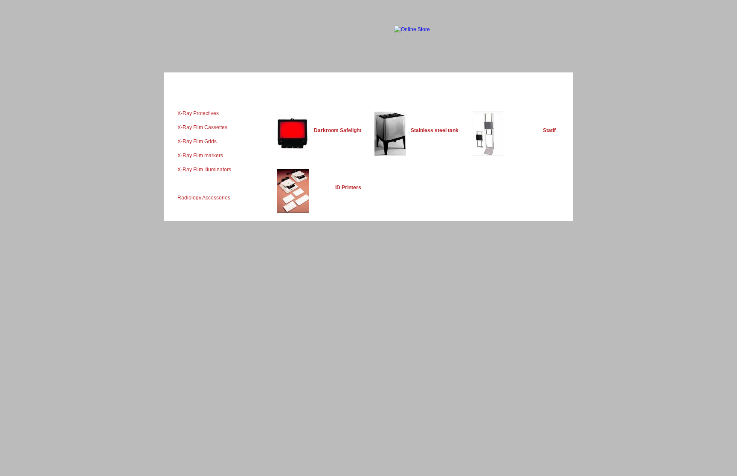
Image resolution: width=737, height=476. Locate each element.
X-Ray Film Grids (197, 141)
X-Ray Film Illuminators (204, 170)
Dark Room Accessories (205, 184)
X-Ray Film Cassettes (202, 127)
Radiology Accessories (203, 198)
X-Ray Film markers (200, 156)
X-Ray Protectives (198, 113)
